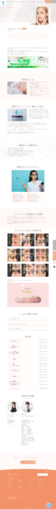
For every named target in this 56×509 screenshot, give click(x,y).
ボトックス (10, 487)
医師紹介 (40, 480)
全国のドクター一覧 (11, 481)
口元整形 (20, 487)
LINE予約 (54, 245)
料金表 (26, 1)
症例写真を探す (23, 1)
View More (14, 426)
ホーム (8, 1)
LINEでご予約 (28, 462)
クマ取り (20, 485)
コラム (37, 1)
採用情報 (34, 1)
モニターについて (31, 481)
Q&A (31, 1)
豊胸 (29, 487)
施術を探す (54, 256)
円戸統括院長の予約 (41, 1)
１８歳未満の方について (32, 479)
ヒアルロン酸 (40, 486)
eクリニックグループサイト (42, 481)
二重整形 (10, 485)
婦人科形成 (40, 487)
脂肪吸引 (10, 486)
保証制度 (20, 481)
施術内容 (20, 1)
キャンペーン (29, 1)
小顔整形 (20, 486)
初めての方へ (11, 1)
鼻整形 (40, 485)
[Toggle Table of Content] (45, 36)
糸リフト (30, 486)
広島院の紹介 (11, 479)
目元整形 (30, 485)
